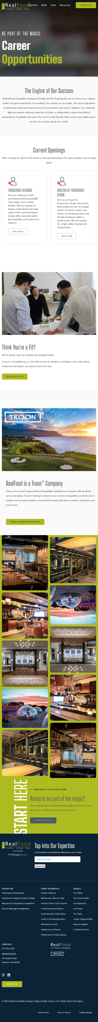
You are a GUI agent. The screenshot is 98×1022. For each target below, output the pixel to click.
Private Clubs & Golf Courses (54, 903)
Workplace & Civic (49, 924)
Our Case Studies (81, 898)
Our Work (77, 892)
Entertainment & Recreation (53, 913)
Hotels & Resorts (48, 892)
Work (44, 5)
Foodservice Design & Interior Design (18, 898)
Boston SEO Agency (75, 1001)
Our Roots (78, 908)
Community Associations (52, 908)
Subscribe (40, 866)
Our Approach (79, 903)
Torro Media (61, 1001)
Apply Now (17, 231)
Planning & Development (13, 892)
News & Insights (80, 924)
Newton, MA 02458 (11, 962)
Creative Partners (81, 929)
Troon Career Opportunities (25, 522)
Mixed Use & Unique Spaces (53, 934)
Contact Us (86, 5)
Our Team (77, 913)
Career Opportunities (83, 919)
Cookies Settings (85, 1012)
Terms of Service (64, 1012)
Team (53, 5)
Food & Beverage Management (15, 908)
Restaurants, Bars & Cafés (52, 898)
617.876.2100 (8, 948)
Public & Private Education (53, 919)
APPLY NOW (66, 236)
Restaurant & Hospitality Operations (18, 903)
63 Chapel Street (9, 958)
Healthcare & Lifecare (50, 929)
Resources (65, 5)
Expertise (33, 5)
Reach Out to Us (14, 376)
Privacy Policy (43, 1012)
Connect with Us (43, 820)
